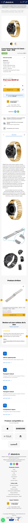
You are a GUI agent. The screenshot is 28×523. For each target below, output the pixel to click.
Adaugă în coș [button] (13, 314)
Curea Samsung (13, 10)
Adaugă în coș (10, 89)
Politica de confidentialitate (14, 490)
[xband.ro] (8, 2)
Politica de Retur (14, 492)
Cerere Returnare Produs (14, 494)
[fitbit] (7, 436)
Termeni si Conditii (14, 485)
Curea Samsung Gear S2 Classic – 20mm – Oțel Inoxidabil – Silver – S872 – (14, 308)
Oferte (14, 478)
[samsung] (21, 428)
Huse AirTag (14, 471)
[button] (23, 90)
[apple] (7, 428)
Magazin (7, 10)
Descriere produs (7, 57)
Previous (3, 135)
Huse (14, 469)
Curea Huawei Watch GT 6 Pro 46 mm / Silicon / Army (14, 341)
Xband (2, 10)
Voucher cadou (14, 480)
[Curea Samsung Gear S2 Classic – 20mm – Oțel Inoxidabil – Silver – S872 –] (14, 295)
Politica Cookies (14, 489)
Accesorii (14, 474)
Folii (14, 473)
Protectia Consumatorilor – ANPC (14, 496)
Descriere (14, 134)
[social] (15, 111)
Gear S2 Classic (21, 10)
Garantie (14, 487)
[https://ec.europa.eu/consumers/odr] (18, 518)
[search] (21, 2)
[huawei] (21, 436)
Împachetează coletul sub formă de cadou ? (15, 96)
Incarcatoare (14, 476)
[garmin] (14, 444)
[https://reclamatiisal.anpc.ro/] (10, 518)
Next (24, 135)
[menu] (2, 2)
